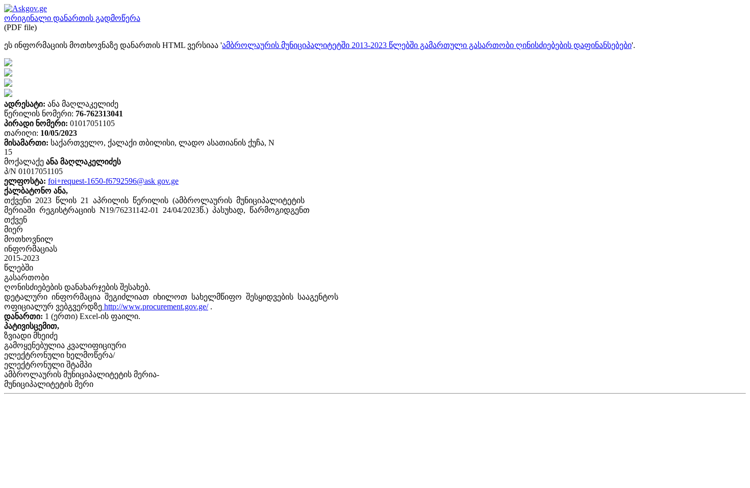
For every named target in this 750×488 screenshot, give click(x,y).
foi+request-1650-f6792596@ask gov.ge (113, 181)
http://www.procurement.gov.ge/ (155, 306)
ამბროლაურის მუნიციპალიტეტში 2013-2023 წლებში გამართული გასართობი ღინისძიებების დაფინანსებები (427, 45)
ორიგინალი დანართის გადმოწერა (72, 18)
